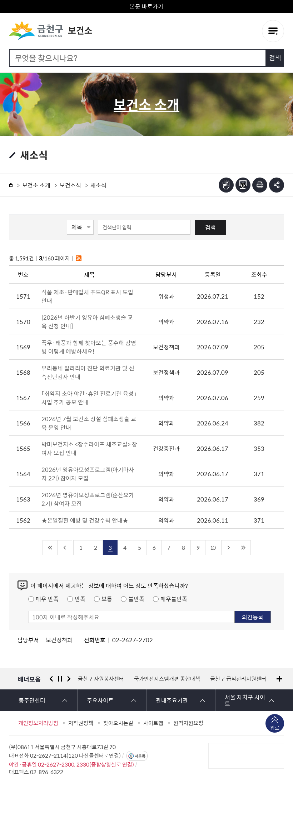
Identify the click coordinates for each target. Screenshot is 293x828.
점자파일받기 (242, 185)
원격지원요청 (188, 723)
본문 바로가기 (146, 6)
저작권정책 (80, 723)
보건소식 (70, 185)
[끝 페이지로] (243, 547)
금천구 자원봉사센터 (101, 678)
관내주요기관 (172, 700)
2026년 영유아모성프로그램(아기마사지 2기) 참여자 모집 (87, 473)
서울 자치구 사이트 (245, 700)
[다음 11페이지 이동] (229, 547)
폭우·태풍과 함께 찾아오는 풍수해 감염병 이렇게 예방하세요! (88, 346)
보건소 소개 (36, 185)
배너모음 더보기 (279, 679)
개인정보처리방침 (38, 723)
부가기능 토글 (276, 185)
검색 (210, 227)
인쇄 (259, 185)
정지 (60, 679)
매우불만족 (173, 598)
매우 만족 (47, 598)
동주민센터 (32, 700)
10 (212, 547)
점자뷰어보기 (226, 185)
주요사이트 (100, 700)
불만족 (136, 598)
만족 (80, 598)
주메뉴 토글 (273, 31)
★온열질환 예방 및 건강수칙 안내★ (84, 520)
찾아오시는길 (118, 723)
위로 (274, 727)
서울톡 (140, 756)
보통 (106, 598)
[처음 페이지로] (50, 547)
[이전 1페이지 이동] (65, 547)
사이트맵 (153, 723)
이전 (51, 679)
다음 (69, 679)
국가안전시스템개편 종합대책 (167, 678)
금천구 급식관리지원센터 (238, 678)
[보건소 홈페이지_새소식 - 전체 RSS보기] (78, 258)
